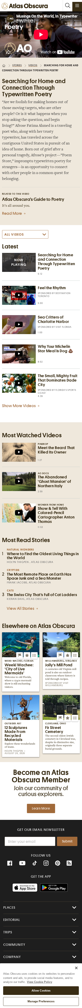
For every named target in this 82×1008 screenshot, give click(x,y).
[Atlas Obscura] (25, 6)
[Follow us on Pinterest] (57, 863)
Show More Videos (19, 406)
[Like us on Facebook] (9, 863)
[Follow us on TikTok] (34, 863)
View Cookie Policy (39, 982)
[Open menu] (77, 5)
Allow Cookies (41, 990)
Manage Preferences (41, 1001)
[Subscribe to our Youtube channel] (22, 863)
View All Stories (21, 608)
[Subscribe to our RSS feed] (69, 863)
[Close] (76, 968)
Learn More (41, 808)
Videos (32, 65)
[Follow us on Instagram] (46, 863)
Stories (17, 65)
